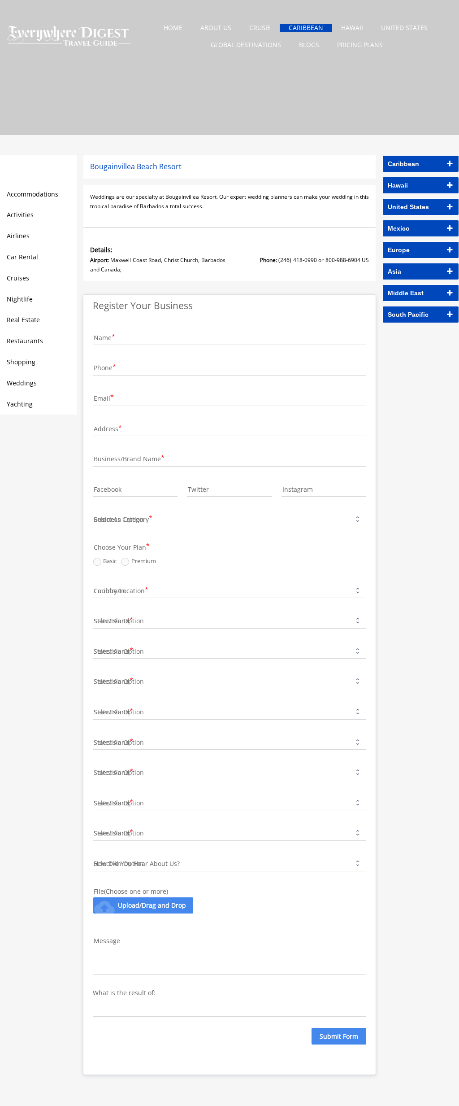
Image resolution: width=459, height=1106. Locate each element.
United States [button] (408, 206)
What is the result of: (125, 992)
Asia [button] (394, 271)
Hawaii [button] (398, 185)
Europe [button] (399, 250)
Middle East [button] (406, 293)
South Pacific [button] (408, 314)
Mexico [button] (399, 228)
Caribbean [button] (403, 163)
